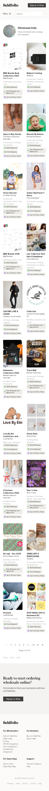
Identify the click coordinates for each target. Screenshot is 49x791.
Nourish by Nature (34, 137)
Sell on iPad (8, 764)
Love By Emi (8, 439)
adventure (30, 379)
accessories (31, 79)
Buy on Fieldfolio (34, 736)
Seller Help (7, 738)
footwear (17, 143)
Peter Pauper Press (11, 556)
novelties (30, 82)
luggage (6, 323)
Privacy (25, 784)
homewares (39, 82)
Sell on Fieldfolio (10, 736)
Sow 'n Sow (31, 493)
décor (13, 381)
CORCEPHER (8, 615)
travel (29, 84)
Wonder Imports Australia (9, 376)
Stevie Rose (31, 436)
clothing (40, 201)
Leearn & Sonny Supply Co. (36, 315)
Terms (18, 784)
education (17, 82)
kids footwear (8, 204)
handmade (31, 140)
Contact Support (34, 764)
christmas (16, 442)
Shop (5, 658)
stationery (7, 260)
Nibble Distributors (34, 618)
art (37, 140)
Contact (33, 784)
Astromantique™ (33, 198)
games (14, 260)
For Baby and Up (9, 195)
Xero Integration (10, 746)
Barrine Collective (34, 373)
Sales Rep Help (9, 766)
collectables (8, 82)
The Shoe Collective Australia (11, 138)
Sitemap (10, 784)
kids (12, 658)
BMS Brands (8, 78)
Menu (5, 14)
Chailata (30, 559)
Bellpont (30, 76)
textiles (40, 79)
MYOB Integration (10, 744)
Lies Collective (33, 259)
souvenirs (30, 268)
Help (28, 766)
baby (40, 140)
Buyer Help (31, 738)
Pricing (6, 741)
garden (29, 499)
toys (5, 84)
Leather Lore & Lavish (12, 316)
